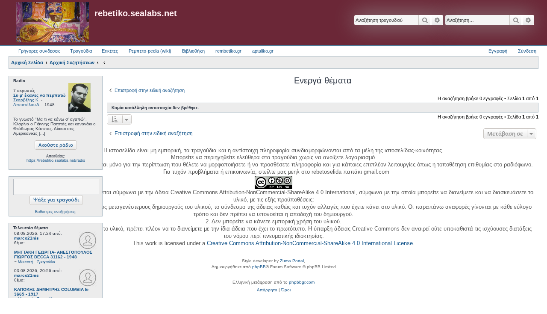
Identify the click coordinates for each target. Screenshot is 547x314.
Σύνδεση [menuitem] (527, 50)
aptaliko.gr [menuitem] (263, 50)
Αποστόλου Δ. (27, 104)
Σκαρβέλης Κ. (26, 100)
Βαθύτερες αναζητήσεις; (55, 212)
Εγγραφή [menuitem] (497, 50)
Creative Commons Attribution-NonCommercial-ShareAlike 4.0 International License (310, 243)
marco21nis (26, 238)
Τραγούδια (81, 50)
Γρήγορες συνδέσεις (39, 50)
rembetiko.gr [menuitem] (228, 50)
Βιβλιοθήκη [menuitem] (193, 50)
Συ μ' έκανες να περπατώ (39, 95)
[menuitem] (267, 290)
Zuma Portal (292, 260)
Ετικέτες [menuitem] (110, 50)
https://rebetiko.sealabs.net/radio (55, 160)
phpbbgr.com (302, 282)
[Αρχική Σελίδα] (52, 22)
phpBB (259, 266)
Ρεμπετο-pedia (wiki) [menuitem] (150, 50)
